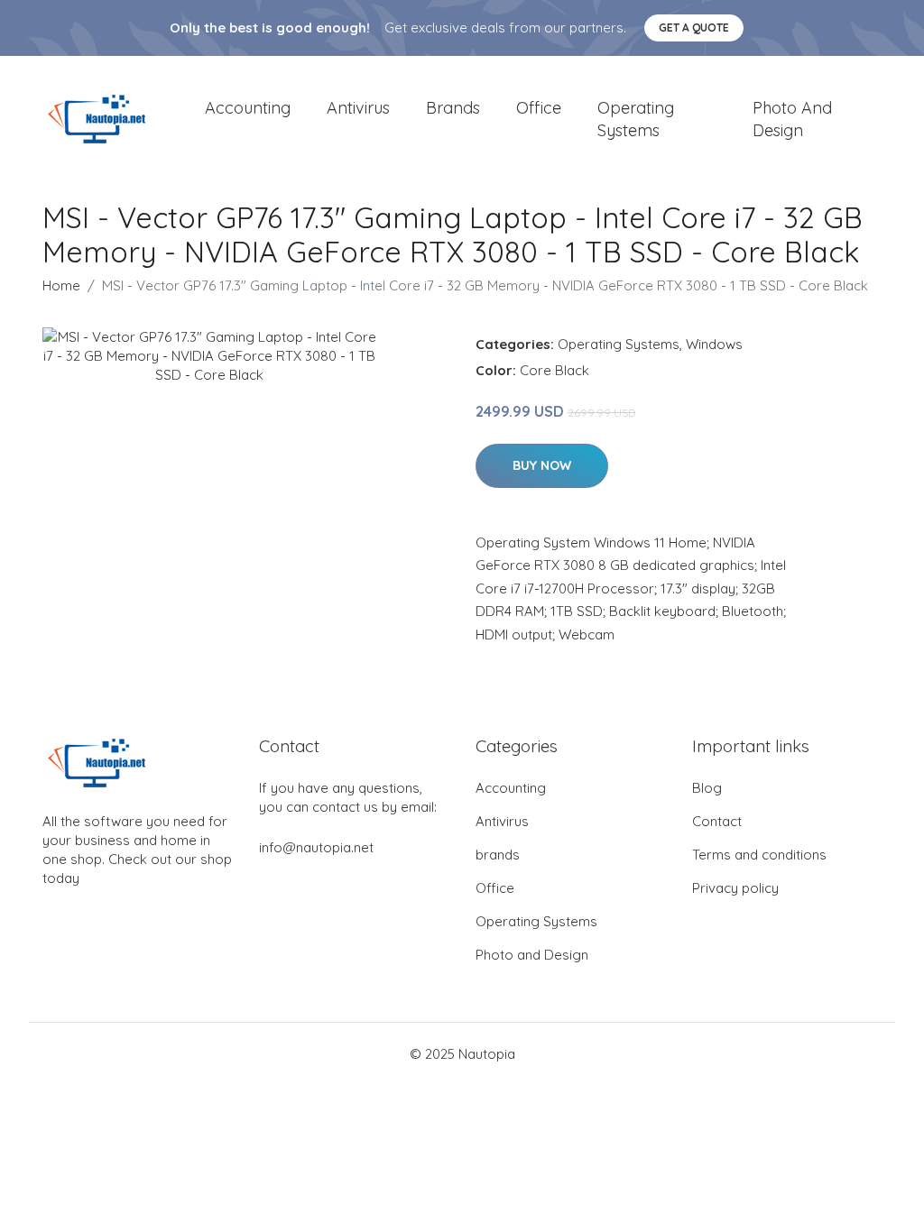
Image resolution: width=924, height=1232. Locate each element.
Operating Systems (635, 119)
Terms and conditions (759, 854)
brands (453, 107)
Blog (707, 787)
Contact (717, 821)
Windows (714, 344)
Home (61, 285)
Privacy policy (735, 887)
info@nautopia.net (316, 847)
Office (538, 107)
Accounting (248, 107)
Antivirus (358, 107)
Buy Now (542, 465)
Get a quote (694, 27)
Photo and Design (792, 119)
